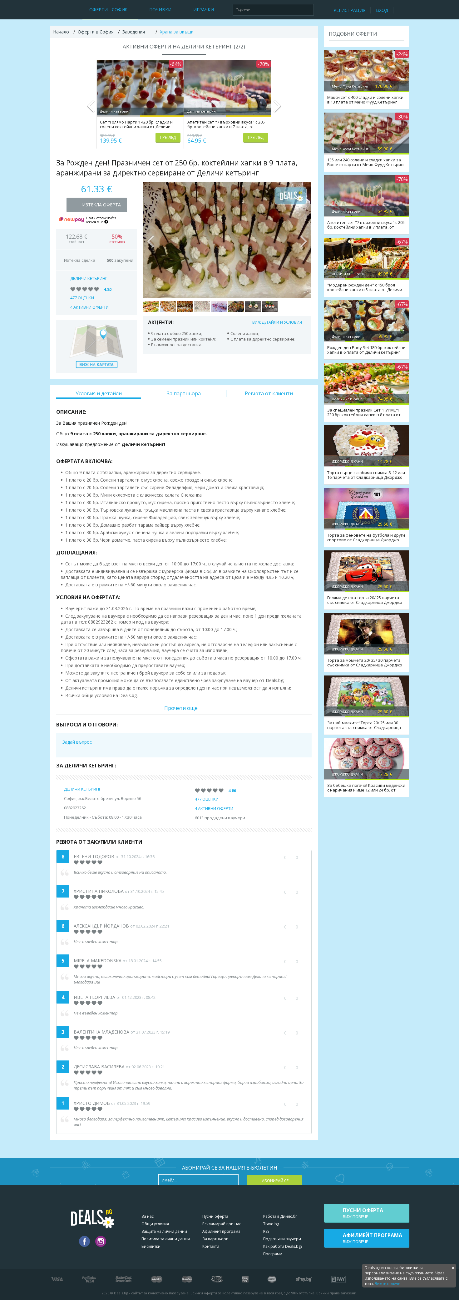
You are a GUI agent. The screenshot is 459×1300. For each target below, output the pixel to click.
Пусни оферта (215, 1216)
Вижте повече (387, 1283)
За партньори (215, 1239)
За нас (147, 1216)
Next (277, 109)
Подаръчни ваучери (282, 1239)
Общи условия (155, 1224)
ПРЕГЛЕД (168, 137)
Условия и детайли (99, 393)
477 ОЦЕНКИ (82, 298)
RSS (266, 1231)
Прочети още (181, 708)
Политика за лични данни (165, 1239)
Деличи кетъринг (88, 278)
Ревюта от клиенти (269, 393)
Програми (272, 1254)
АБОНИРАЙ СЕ (275, 1180)
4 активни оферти (89, 307)
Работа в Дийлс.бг (280, 1216)
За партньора (184, 393)
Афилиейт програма (221, 1231)
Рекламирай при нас (221, 1224)
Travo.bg (271, 1224)
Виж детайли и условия (277, 322)
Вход (382, 10)
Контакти (210, 1246)
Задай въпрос (77, 742)
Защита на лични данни (164, 1231)
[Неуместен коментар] (303, 926)
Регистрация (349, 10)
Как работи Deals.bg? (282, 1246)
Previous (91, 109)
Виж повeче (363, 1213)
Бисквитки (150, 1246)
